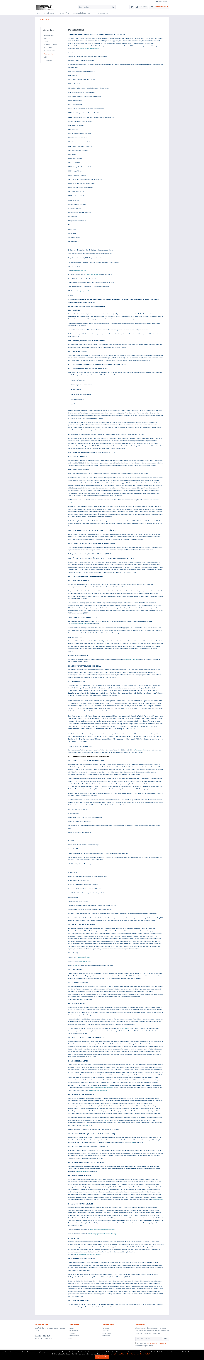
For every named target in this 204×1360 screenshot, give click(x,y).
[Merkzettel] (132, 7)
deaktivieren (125, 1028)
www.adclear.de (82, 953)
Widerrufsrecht (49, 51)
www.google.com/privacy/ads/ (98, 1090)
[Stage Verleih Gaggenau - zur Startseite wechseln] (45, 7)
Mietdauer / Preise (50, 45)
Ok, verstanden (102, 1357)
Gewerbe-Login (49, 35)
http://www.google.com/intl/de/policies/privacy (102, 1234)
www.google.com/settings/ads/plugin (102, 1087)
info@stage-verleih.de (79, 270)
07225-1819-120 (42, 1335)
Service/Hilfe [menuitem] (162, 2)
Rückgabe (72, 1333)
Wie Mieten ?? (48, 48)
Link (105, 1120)
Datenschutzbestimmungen (156, 1343)
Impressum (48, 60)
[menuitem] (96, 7)
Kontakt (46, 42)
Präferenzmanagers (81, 1171)
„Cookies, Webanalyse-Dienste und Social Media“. (132, 1354)
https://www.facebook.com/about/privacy (102, 1229)
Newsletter (106, 1328)
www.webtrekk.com (84, 957)
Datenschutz (48, 54)
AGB (45, 57)
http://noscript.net (157, 1199)
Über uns (47, 38)
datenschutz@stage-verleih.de (89, 48)
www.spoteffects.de (85, 961)
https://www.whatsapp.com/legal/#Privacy (88, 1254)
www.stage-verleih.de (93, 274)
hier (76, 965)
